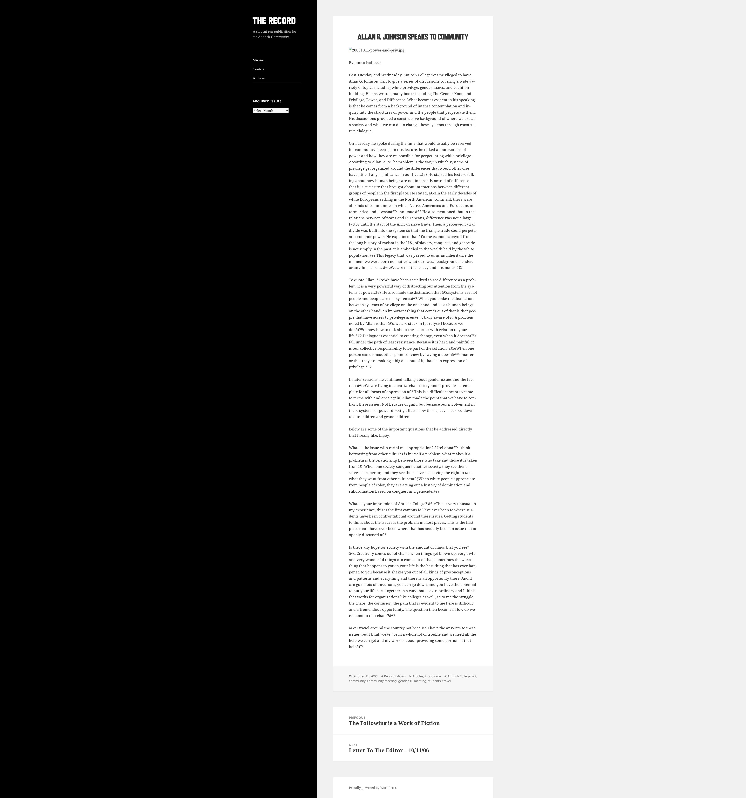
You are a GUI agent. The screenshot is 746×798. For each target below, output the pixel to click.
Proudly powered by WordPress (373, 788)
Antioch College (459, 676)
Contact (258, 69)
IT (411, 681)
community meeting (382, 681)
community (357, 681)
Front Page (433, 676)
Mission (259, 60)
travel (446, 681)
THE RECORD (274, 21)
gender (403, 681)
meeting (420, 681)
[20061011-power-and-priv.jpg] (413, 50)
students (434, 681)
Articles (417, 676)
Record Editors (395, 676)
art (474, 676)
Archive (259, 78)
